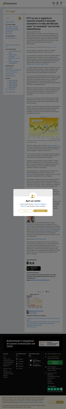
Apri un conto (40, 210)
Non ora (26, 210)
